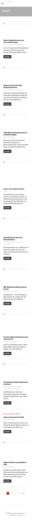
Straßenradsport (19, 44)
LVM (8, 341)
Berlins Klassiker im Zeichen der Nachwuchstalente (13, 238)
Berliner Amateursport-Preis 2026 (13, 417)
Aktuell (5, 44)
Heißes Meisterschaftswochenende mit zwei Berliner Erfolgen (15, 134)
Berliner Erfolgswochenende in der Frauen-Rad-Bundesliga (13, 41)
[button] (2, 3)
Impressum (20, 515)
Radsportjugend (11, 242)
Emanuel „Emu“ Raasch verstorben (13, 189)
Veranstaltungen (19, 90)
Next (23, 493)
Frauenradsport (11, 44)
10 (19, 493)
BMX (8, 291)
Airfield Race (6, 386)
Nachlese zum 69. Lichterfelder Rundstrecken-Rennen (12, 86)
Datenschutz (12, 515)
